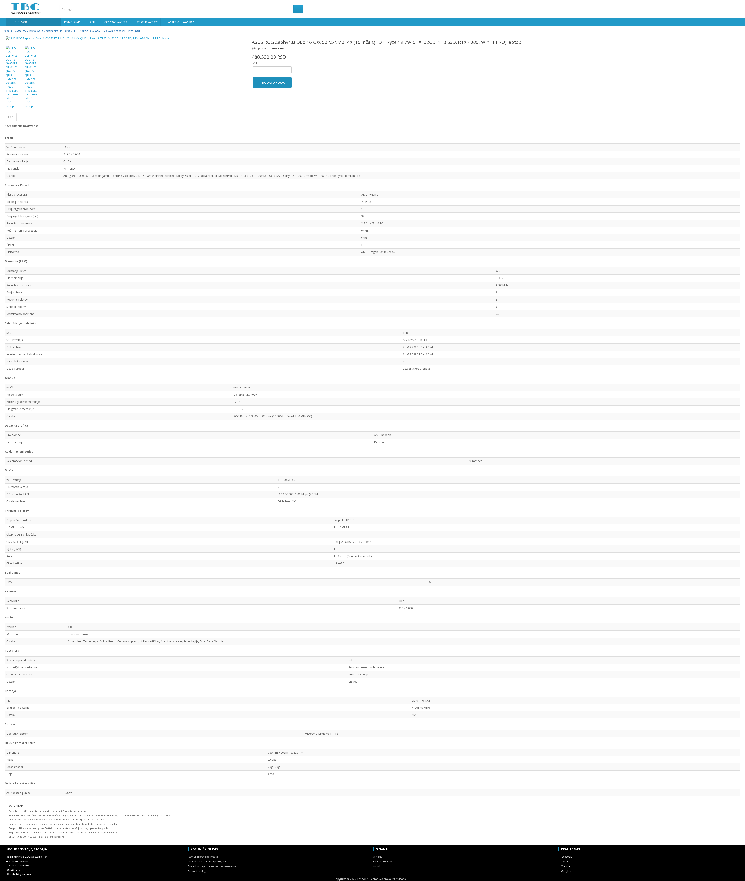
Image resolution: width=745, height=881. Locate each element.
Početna (8, 30)
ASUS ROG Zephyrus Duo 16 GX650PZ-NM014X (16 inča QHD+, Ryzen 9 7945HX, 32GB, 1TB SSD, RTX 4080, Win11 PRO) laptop (78, 30)
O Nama (377, 856)
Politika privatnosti (383, 861)
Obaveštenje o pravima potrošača (207, 861)
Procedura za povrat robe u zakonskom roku (212, 866)
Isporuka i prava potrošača (203, 856)
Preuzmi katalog (197, 871)
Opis (11, 117)
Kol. (255, 63)
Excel (92, 22)
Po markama (72, 22)
